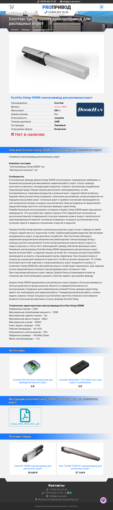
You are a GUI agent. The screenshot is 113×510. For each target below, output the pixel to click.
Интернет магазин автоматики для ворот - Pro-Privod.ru (56, 506)
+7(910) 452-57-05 (47, 1)
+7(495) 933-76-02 (57, 13)
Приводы (26, 30)
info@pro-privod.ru (71, 1)
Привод (56, 7)
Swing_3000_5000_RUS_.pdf (25, 424)
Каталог (15, 30)
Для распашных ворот (43, 30)
